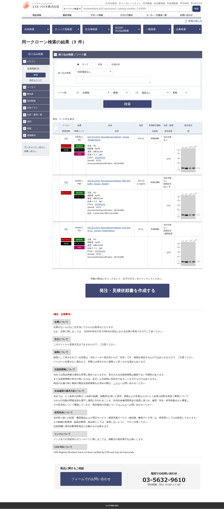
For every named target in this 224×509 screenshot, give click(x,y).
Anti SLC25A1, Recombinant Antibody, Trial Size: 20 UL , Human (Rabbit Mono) (109, 229)
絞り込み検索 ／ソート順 (72, 54)
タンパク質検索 (63, 29)
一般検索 (151, 29)
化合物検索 (91, 29)
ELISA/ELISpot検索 (122, 29)
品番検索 (181, 29)
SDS (79, 154)
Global (185, 3)
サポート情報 (97, 15)
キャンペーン (66, 146)
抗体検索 (29, 29)
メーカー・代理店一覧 (156, 15)
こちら (116, 383)
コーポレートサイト (131, 3)
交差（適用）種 (34, 114)
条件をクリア (35, 80)
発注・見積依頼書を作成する (127, 290)
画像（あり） (30, 151)
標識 (29, 128)
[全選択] (56, 128)
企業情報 (160, 3)
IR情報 (148, 3)
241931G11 (100, 157)
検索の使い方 (195, 20)
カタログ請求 (126, 15)
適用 (29, 121)
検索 (36, 75)
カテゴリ (31, 61)
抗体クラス (32, 107)
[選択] (56, 137)
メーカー (31, 87)
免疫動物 (31, 101)
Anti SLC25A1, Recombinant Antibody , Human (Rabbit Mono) (108, 138)
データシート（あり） (35, 147)
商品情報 (37, 15)
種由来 (30, 94)
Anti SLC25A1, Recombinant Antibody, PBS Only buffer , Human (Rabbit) (109, 182)
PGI (66, 138)
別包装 (66, 150)
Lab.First (197, 3)
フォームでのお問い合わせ (91, 479)
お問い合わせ (186, 15)
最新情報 (67, 15)
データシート (79, 150)
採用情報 (173, 3)
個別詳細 (79, 146)
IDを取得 (112, 3)
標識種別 (31, 135)
